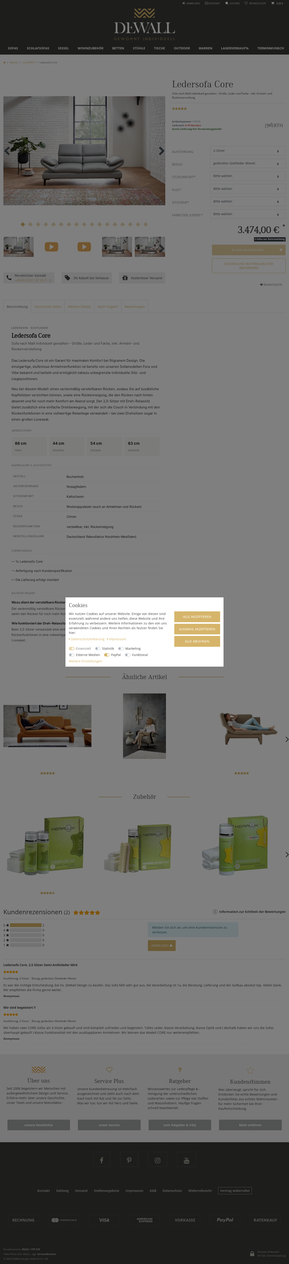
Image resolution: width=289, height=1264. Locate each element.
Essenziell (83, 648)
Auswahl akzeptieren (197, 629)
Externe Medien (88, 655)
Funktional (140, 655)
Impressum (117, 639)
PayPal (116, 655)
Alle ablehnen (197, 641)
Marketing (133, 648)
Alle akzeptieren (197, 617)
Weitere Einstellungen (85, 661)
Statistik (108, 648)
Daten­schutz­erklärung (88, 639)
